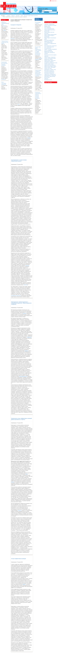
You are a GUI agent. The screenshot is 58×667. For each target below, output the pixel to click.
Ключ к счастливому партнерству (3, 79)
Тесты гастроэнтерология (49, 46)
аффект (24, 584)
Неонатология (47, 77)
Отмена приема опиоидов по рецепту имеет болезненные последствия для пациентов (38, 73)
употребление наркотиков (16, 295)
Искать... (40, 10)
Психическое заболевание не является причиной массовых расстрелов (38, 95)
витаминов (3, 74)
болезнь (12, 481)
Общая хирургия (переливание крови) (50, 38)
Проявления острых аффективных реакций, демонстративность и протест (21, 419)
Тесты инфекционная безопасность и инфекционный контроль (50, 43)
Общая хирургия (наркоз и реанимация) (49, 36)
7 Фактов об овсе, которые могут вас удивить (4, 38)
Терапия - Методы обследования (50, 49)
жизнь (5, 25)
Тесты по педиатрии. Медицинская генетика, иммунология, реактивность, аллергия (49, 52)
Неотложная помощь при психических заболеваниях (49, 71)
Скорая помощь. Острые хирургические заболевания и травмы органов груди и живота (50, 65)
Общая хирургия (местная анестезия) (49, 33)
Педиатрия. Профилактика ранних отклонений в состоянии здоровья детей (50, 25)
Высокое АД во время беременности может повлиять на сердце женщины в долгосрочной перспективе (38, 50)
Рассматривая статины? (38, 23)
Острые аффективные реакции (18, 558)
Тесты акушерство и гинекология (50, 45)
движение (26, 350)
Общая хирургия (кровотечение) (50, 34)
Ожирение (46, 78)
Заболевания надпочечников (49, 76)
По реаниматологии (48, 79)
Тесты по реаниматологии (49, 28)
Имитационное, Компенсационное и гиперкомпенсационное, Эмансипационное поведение (21, 303)
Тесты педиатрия (47, 27)
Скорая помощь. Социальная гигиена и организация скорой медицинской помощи (50, 58)
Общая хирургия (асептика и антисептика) (49, 30)
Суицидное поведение (16, 24)
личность (19, 510)
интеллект (12, 38)
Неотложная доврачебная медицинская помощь (49, 40)
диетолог (4, 21)
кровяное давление (38, 59)
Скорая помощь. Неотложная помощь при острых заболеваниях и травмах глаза (50, 68)
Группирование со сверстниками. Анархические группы (19, 160)
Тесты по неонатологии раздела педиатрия (50, 55)
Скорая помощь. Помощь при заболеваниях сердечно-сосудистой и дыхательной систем (50, 61)
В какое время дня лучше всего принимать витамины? (4, 59)
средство (24, 313)
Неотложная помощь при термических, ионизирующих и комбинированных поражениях (50, 74)
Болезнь (29, 137)
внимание (27, 265)
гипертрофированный (23, 376)
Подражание (29, 337)
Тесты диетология (47, 48)
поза (18, 104)
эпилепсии (26, 284)
